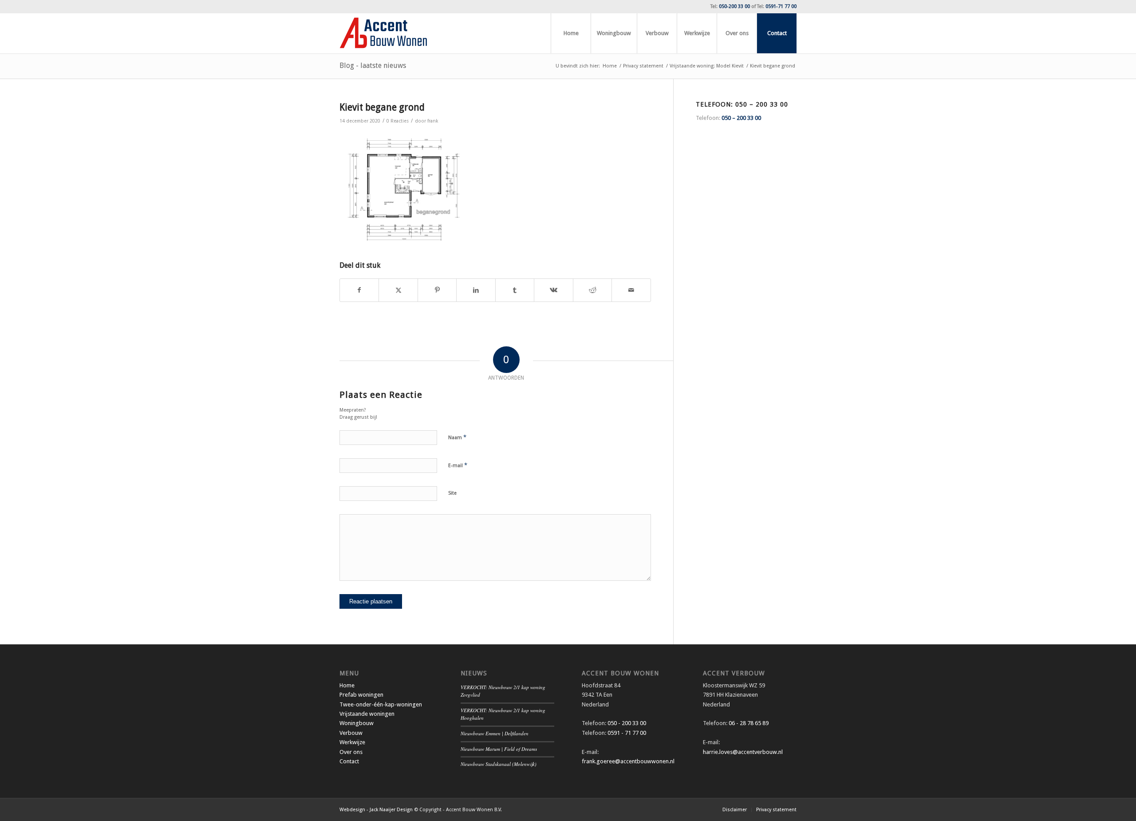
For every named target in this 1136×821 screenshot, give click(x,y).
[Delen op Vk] (553, 290)
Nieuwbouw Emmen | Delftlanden (495, 733)
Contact (349, 761)
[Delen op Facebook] (359, 290)
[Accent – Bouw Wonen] (383, 33)
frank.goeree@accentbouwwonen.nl (628, 761)
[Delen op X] (398, 290)
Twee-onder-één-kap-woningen (380, 704)
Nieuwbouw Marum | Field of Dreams (499, 749)
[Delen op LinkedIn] (476, 290)
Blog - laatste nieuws (372, 65)
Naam (457, 437)
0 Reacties (398, 121)
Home (347, 685)
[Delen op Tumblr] (515, 290)
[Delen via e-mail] (631, 290)
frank (432, 121)
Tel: (730, 6)
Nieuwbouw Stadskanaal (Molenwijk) (498, 764)
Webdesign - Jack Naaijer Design (376, 810)
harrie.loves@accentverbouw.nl (743, 752)
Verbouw (351, 733)
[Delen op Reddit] (592, 290)
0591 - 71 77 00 (626, 733)
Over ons (351, 752)
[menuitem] (571, 33)
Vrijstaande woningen (366, 713)
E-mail (457, 465)
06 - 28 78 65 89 (748, 723)
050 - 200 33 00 (626, 723)
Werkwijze (352, 742)
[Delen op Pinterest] (437, 290)
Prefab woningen (361, 694)
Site (452, 493)
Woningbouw (356, 723)
